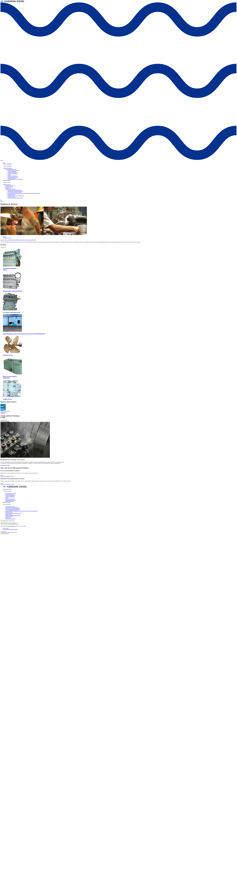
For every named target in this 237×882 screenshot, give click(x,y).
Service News (8, 187)
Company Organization (12, 173)
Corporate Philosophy (12, 171)
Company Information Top (10, 169)
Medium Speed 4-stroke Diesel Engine (15, 191)
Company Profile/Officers (13, 172)
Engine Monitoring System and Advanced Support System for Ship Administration (24, 193)
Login (1, 475)
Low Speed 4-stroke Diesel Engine (15, 190)
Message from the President (13, 170)
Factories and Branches (12, 175)
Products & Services (7, 180)
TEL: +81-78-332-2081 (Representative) (8, 526)
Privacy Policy (6, 528)
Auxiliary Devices (11, 196)
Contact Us (2, 413)
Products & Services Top (10, 185)
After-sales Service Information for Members (27, 240)
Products (2, 240)
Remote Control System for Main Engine (16, 195)
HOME (4, 236)
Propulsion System (11, 194)
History (9, 174)
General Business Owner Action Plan (15, 179)
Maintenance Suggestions (10, 188)
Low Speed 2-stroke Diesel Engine (15, 192)
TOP (4, 162)
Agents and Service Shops (13, 177)
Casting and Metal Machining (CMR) (15, 197)
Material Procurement (12, 178)
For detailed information (5, 465)
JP (0, 199)
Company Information (7, 163)
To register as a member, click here (7, 476)
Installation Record (9, 186)
